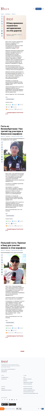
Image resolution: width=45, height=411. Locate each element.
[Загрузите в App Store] (4, 404)
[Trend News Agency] (4, 361)
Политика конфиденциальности (29, 390)
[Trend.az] (5, 9)
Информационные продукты (6, 390)
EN (38, 408)
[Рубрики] (43, 9)
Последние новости (4, 377)
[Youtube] (10, 400)
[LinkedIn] (14, 400)
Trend (17, 48)
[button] (2, 16)
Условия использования (27, 388)
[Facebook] (5, 400)
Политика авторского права (28, 391)
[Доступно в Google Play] (12, 404)
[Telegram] (12, 400)
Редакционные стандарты (28, 382)
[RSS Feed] (17, 400)
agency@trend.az (4, 371)
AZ (40, 408)
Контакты (25, 380)
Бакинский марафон (10, 99)
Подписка (3, 388)
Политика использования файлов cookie (30, 393)
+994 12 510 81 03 (4, 370)
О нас (24, 377)
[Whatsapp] (2, 400)
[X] (7, 400)
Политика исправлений (27, 383)
